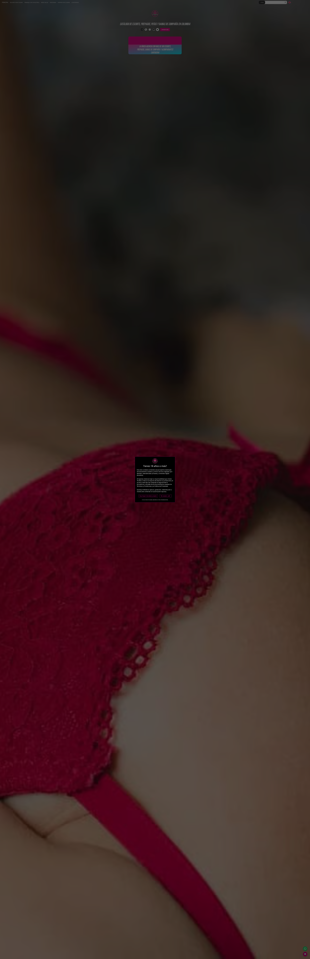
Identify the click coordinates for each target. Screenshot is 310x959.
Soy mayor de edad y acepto (148, 496)
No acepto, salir (165, 496)
